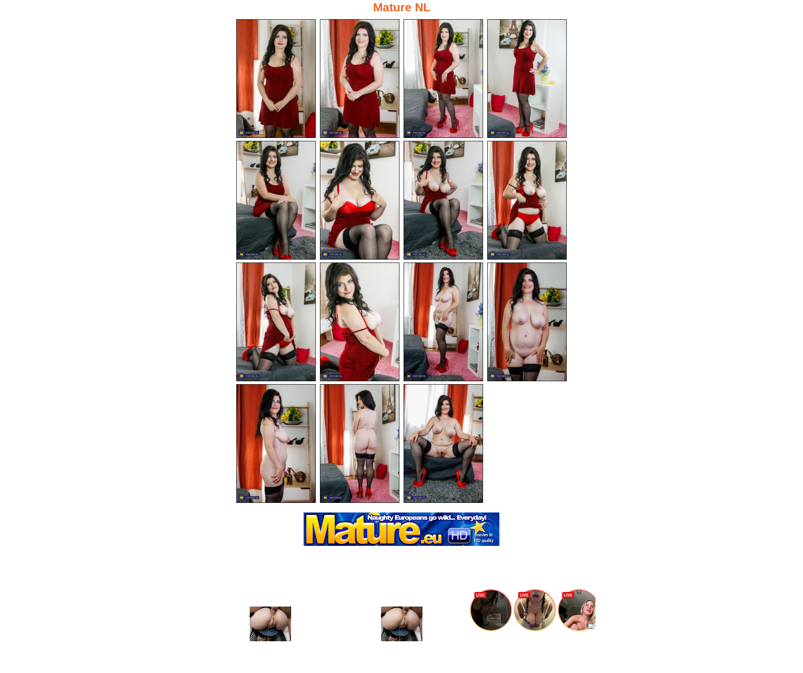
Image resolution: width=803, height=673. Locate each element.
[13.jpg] (276, 443)
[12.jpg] (527, 322)
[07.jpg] (443, 200)
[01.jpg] (276, 78)
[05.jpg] (276, 200)
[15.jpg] (443, 443)
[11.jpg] (443, 322)
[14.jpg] (359, 443)
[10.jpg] (359, 322)
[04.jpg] (527, 78)
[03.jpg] (443, 78)
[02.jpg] (359, 78)
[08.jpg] (527, 200)
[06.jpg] (359, 200)
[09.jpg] (276, 322)
